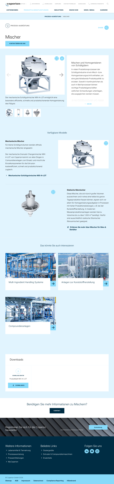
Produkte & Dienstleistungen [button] (36, 10)
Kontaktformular (70, 3)
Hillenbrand (71, 481)
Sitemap (8, 481)
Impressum (25, 481)
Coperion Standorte (97, 3)
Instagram (97, 451)
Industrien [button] (58, 10)
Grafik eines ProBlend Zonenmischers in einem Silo (18, 113)
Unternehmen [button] (12, 10)
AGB (16, 481)
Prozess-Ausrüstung (53, 16)
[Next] (61, 74)
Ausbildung (82, 3)
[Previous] (8, 74)
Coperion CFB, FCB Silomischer (28, 113)
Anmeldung (98, 427)
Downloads (48, 3)
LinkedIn (86, 451)
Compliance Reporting (55, 481)
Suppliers (58, 3)
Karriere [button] (104, 10)
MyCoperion (36, 3)
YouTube (92, 451)
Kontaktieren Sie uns (17, 43)
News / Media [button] (89, 10)
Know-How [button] (73, 10)
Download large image (62, 58)
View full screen (57, 58)
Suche (107, 4)
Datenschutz (38, 481)
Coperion (12, 4)
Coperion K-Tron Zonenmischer (37, 113)
